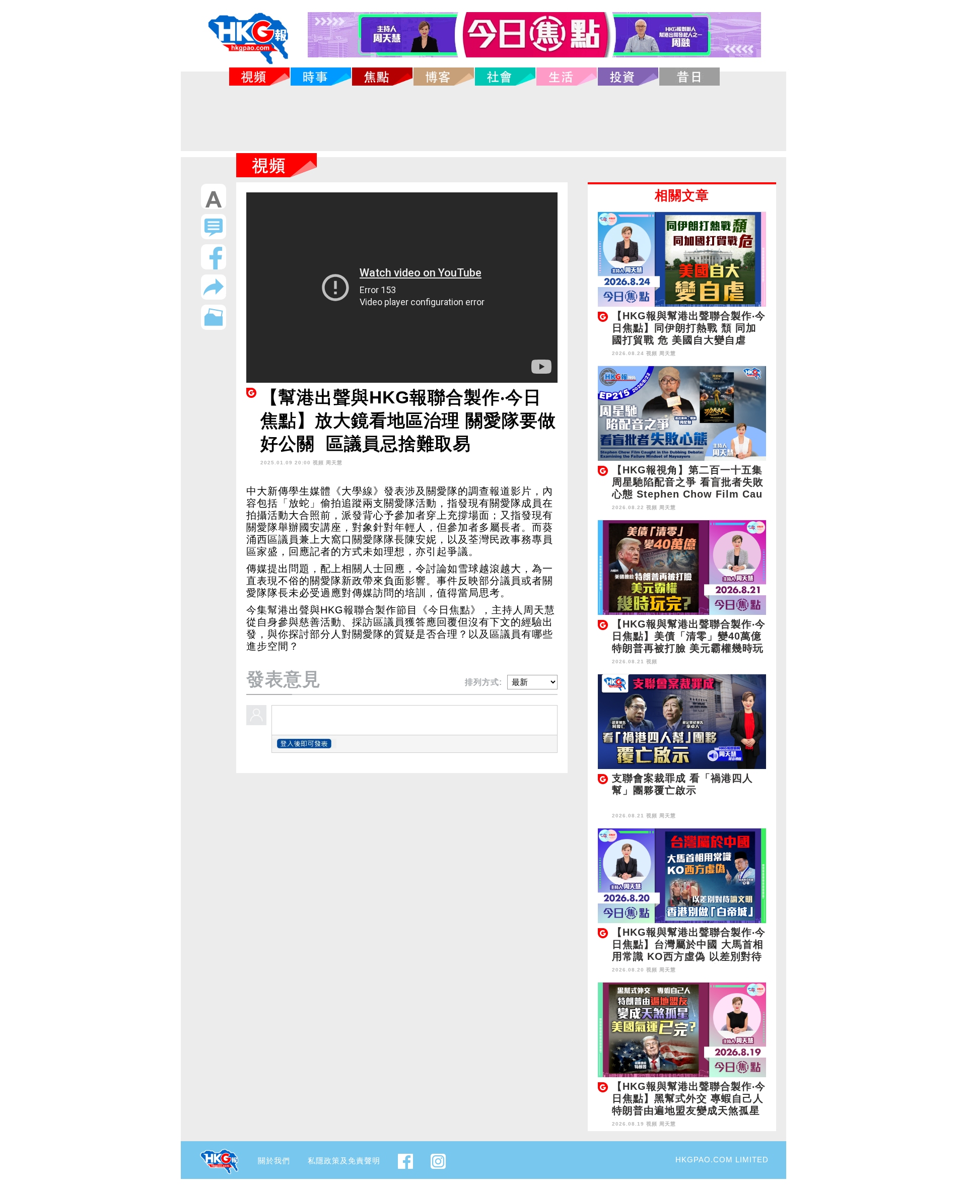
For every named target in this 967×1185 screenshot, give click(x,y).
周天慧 (334, 462)
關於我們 (274, 1160)
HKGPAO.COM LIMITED (722, 1159)
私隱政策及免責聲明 (344, 1160)
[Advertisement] (483, 118)
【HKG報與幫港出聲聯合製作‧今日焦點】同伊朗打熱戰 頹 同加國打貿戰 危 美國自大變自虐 (689, 327)
